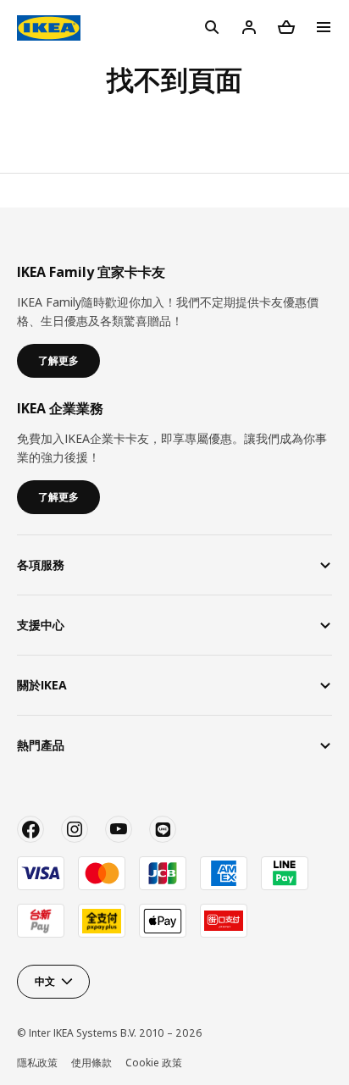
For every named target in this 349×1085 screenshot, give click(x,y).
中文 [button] (45, 981)
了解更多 (58, 360)
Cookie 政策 (153, 1062)
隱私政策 (37, 1062)
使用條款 (91, 1062)
